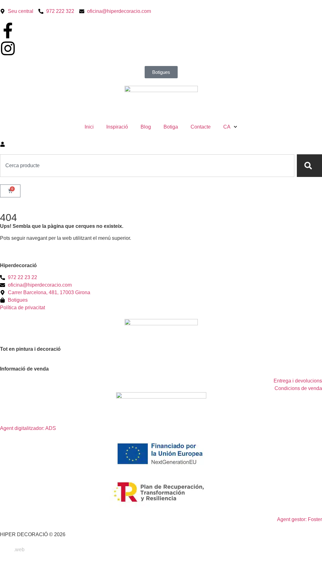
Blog (146, 126)
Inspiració (117, 126)
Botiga (171, 126)
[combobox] (147, 165)
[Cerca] (309, 165)
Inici (89, 126)
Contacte (201, 126)
